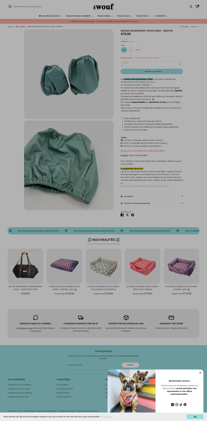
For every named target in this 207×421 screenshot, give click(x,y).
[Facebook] (172, 404)
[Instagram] (176, 404)
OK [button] (195, 417)
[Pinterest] (185, 404)
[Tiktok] (180, 404)
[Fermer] (200, 372)
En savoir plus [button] (107, 417)
